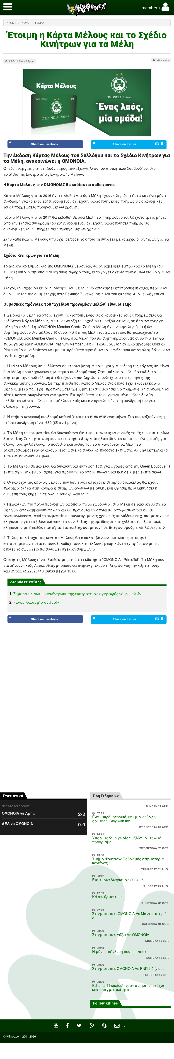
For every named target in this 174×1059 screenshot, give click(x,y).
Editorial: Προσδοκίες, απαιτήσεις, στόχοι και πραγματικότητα (128, 987)
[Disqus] (87, 725)
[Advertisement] (87, 645)
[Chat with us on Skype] (105, 1025)
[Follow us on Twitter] (79, 1025)
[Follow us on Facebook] (68, 1025)
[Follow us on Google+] (92, 1025)
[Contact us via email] (117, 1025)
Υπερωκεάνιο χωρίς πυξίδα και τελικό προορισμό (126, 839)
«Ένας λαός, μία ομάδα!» (36, 602)
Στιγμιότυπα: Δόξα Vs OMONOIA (120, 934)
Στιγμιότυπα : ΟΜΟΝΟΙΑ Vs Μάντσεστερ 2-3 (130, 915)
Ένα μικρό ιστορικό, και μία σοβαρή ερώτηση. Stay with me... (124, 818)
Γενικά (39, 22)
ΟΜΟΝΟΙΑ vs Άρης (18, 813)
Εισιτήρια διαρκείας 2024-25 (118, 879)
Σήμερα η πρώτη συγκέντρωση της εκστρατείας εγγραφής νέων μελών (77, 593)
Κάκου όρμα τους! (107, 896)
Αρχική (11, 22)
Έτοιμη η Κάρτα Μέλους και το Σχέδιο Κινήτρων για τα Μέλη (87, 40)
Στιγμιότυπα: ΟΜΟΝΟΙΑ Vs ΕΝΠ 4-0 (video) (129, 968)
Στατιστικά (13, 796)
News (25, 22)
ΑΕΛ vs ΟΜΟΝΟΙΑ (17, 823)
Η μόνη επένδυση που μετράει (119, 951)
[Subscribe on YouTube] (56, 1025)
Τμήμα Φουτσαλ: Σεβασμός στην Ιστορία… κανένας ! (130, 860)
